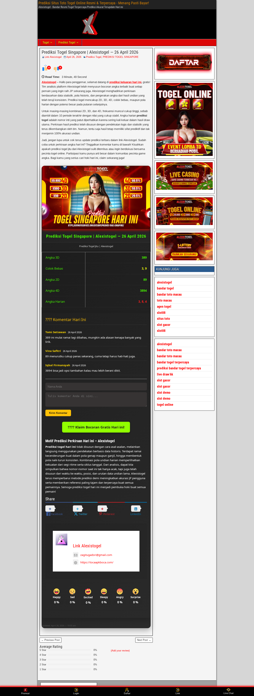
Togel (46, 42)
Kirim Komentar (58, 413)
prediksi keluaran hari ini (125, 82)
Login (76, 693)
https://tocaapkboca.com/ (96, 562)
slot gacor (163, 325)
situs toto (163, 319)
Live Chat (229, 693)
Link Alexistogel (53, 57)
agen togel (164, 306)
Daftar (127, 693)
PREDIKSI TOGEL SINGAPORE (121, 57)
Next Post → (144, 640)
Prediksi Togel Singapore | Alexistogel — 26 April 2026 (90, 52)
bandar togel (165, 288)
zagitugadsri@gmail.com (96, 555)
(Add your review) (120, 650)
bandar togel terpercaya (173, 362)
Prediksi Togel (66, 42)
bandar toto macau (169, 294)
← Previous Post (50, 640)
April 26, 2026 (73, 57)
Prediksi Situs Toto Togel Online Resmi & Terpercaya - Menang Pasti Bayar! (93, 3)
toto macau (164, 300)
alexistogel (164, 344)
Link (178, 693)
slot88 (161, 331)
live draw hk (165, 374)
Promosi (25, 693)
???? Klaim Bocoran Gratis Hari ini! (96, 427)
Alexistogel (49, 82)
